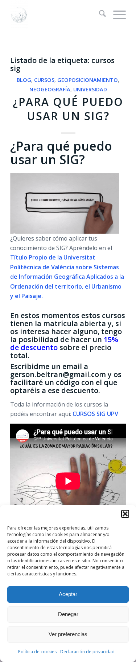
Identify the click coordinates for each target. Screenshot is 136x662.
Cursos (44, 79)
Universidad (90, 89)
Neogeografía (49, 89)
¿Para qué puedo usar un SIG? (68, 108)
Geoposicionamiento (87, 79)
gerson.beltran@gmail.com (58, 374)
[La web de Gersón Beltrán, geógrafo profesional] (56, 14)
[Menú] (116, 14)
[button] (125, 514)
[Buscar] (99, 14)
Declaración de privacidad (87, 652)
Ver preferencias (68, 634)
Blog (24, 79)
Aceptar (68, 594)
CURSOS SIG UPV (95, 414)
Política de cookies (37, 652)
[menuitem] (99, 14)
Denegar (68, 614)
